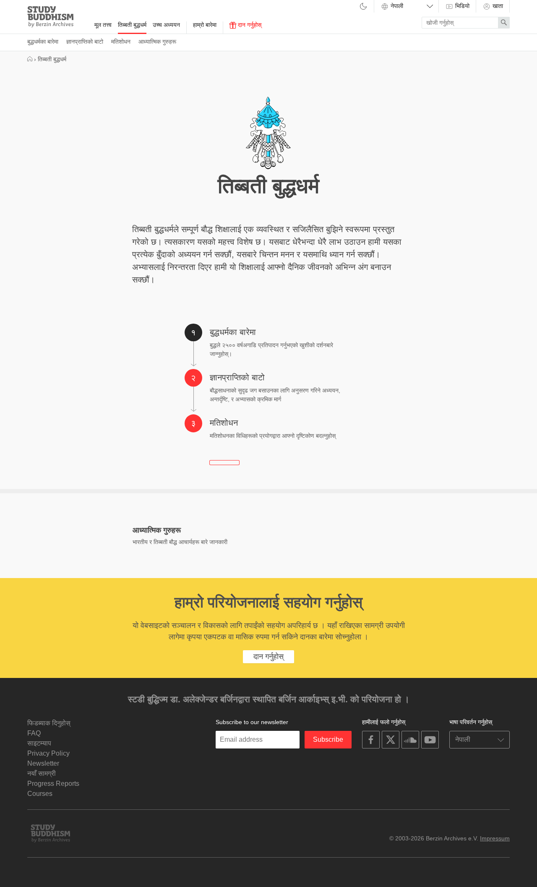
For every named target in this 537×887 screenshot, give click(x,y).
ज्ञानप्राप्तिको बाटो (84, 41)
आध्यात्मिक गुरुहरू (157, 41)
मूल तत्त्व (103, 24)
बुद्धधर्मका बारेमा (42, 41)
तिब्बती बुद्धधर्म (132, 24)
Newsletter (43, 763)
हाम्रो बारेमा (204, 24)
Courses (39, 793)
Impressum (495, 838)
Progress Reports (53, 783)
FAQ (34, 733)
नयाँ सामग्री (41, 773)
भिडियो (461, 6)
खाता (497, 6)
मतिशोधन (120, 41)
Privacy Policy (48, 753)
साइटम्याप (39, 743)
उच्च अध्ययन (166, 24)
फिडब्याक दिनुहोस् (48, 723)
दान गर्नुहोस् (248, 24)
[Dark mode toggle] (363, 7)
